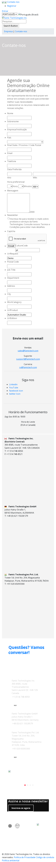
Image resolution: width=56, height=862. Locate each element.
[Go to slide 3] (30, 785)
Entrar (5, 11)
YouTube (13, 387)
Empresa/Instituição (17, 129)
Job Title (11, 269)
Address (11, 286)
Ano (9, 177)
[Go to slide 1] (25, 785)
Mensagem (12, 190)
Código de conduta (45, 857)
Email (9, 153)
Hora (15, 186)
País (9, 137)
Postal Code (13, 261)
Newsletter (12, 215)
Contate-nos (13, 2)
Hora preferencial (15, 181)
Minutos (28, 186)
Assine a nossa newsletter (28, 801)
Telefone (11, 161)
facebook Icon (16, 390)
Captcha (11, 231)
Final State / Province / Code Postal (24, 145)
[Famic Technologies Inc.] (14, 17)
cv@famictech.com (28, 367)
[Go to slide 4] (32, 785)
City (9, 294)
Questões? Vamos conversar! (26, 649)
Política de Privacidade (24, 857)
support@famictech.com (28, 359)
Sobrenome (13, 121)
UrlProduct (12, 310)
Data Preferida (14, 169)
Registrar (11, 5)
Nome (10, 113)
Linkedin (13, 384)
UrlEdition (12, 318)
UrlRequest (12, 253)
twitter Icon (14, 393)
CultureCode (21, 245)
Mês (35, 177)
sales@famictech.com (28, 350)
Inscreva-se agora (21, 808)
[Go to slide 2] (27, 785)
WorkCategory (14, 302)
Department (13, 277)
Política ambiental (10, 860)
